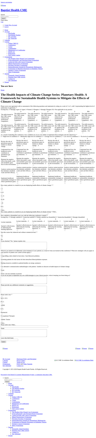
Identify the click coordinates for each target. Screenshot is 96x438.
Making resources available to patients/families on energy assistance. (21, 263)
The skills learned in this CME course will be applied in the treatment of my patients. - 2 (61, 127)
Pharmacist (4, 312)
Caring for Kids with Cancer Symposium (20, 62)
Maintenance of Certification (16, 50)
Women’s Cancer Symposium (17, 70)
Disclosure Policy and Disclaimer (26, 359)
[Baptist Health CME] (5, 348)
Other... (3, 210)
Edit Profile (11, 33)
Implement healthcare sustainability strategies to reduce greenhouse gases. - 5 (24, 179)
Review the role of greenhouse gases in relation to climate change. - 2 (70, 143)
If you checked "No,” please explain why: (13, 241)
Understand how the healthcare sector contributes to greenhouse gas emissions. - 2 (71, 152)
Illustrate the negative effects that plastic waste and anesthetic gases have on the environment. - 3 (55, 161)
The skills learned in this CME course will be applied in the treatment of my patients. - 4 (34, 127)
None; (2, 270)
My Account (6, 359)
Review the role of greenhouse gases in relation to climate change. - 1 (85, 143)
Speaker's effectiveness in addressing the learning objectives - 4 (39, 226)
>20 (2, 203)
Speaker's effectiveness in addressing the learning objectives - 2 (71, 226)
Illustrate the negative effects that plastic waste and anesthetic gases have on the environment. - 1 (87, 161)
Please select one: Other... (8, 325)
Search (3, 14)
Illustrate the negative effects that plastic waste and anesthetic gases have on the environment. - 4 (39, 161)
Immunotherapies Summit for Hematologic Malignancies (25, 67)
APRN (3, 305)
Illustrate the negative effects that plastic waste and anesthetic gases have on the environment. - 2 (71, 161)
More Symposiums (13, 72)
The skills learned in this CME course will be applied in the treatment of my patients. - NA (88, 127)
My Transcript (12, 38)
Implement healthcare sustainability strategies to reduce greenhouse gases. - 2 (71, 179)
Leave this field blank (7, 338)
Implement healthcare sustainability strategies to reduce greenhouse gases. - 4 (39, 179)
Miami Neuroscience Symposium (18, 63)
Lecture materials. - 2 (70, 221)
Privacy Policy (21, 360)
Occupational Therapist (8, 316)
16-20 (2, 199)
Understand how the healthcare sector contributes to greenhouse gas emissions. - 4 (39, 152)
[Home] (3, 5)
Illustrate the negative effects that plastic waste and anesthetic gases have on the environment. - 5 (24, 161)
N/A (2, 206)
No (2, 239)
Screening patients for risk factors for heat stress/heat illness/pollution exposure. (24, 259)
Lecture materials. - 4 (38, 221)
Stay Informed (12, 80)
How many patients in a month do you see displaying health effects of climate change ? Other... (29, 212)
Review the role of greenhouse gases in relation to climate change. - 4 (38, 143)
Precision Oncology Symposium (17, 65)
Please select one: (6, 294)
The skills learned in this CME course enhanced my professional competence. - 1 (74, 117)
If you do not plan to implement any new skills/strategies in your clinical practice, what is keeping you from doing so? (35, 275)
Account (7, 31)
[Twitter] (84, 348)
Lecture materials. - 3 (54, 221)
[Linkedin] (90, 348)
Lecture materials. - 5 (22, 221)
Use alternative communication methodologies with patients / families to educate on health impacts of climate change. (35, 266)
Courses (6, 42)
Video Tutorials (27, 364)
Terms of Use (21, 362)
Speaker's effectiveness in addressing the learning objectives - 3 (55, 226)
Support (6, 74)
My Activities (12, 36)
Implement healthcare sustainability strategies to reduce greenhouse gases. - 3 (55, 179)
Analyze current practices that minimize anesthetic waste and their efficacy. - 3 (55, 170)
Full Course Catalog (14, 55)
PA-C (2, 302)
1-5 (2, 189)
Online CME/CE (13, 43)
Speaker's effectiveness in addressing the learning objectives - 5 (23, 226)
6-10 (2, 192)
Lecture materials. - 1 (86, 221)
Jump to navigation (6, 2)
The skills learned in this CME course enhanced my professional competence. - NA (88, 117)
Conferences (12, 45)
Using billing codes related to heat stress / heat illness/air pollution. (20, 256)
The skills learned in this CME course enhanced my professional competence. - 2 (61, 117)
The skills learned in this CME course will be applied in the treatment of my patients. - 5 (20, 127)
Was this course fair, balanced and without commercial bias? (18, 232)
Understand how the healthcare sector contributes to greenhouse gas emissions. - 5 (24, 152)
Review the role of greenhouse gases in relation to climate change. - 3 (54, 143)
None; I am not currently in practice (11, 273)
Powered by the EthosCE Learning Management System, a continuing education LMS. (26, 374)
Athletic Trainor (5, 319)
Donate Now (42, 348)
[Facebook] (77, 348)
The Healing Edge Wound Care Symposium (21, 58)
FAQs (18, 364)
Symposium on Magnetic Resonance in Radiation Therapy (25, 68)
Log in (6, 27)
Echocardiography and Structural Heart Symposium (23, 60)
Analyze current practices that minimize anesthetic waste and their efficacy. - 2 (71, 170)
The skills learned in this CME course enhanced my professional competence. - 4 (34, 117)
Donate (6, 82)
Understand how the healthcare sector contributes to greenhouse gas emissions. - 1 (87, 152)
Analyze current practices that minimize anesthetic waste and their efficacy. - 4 (39, 170)
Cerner (10, 47)
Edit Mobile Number (14, 35)
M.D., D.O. (4, 298)
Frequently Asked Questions (16, 75)
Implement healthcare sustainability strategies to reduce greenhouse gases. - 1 (87, 179)
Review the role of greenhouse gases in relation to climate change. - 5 (22, 143)
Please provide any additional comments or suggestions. (17, 285)
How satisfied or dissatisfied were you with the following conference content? (24, 215)
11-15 (2, 196)
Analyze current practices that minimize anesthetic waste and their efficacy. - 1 (87, 170)
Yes (2, 236)
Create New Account (10, 25)
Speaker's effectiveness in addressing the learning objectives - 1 (87, 226)
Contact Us (11, 79)
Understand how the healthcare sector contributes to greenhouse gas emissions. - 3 (55, 152)
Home (6, 30)
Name (2, 328)
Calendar (7, 40)
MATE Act (11, 52)
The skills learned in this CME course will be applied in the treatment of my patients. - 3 (47, 127)
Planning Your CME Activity (16, 77)
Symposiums (8, 57)
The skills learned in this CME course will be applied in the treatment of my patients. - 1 (74, 127)
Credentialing (12, 48)
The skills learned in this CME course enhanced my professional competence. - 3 (47, 117)
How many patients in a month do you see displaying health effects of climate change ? (26, 185)
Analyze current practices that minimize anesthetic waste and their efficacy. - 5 (24, 170)
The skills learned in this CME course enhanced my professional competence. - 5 (20, 117)
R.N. (2, 309)
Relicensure (11, 53)
